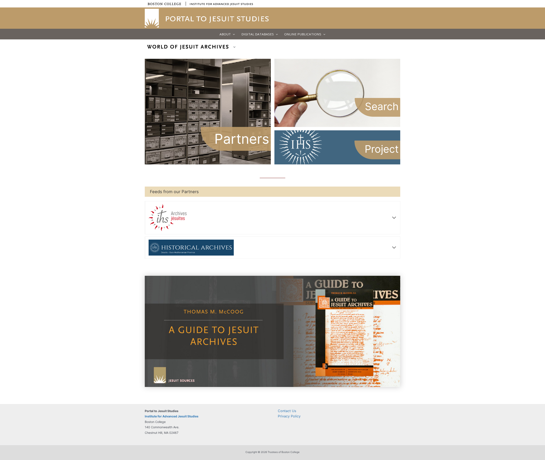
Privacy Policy (289, 416)
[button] (233, 34)
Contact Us (287, 411)
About (225, 34)
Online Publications (302, 34)
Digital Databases (257, 34)
